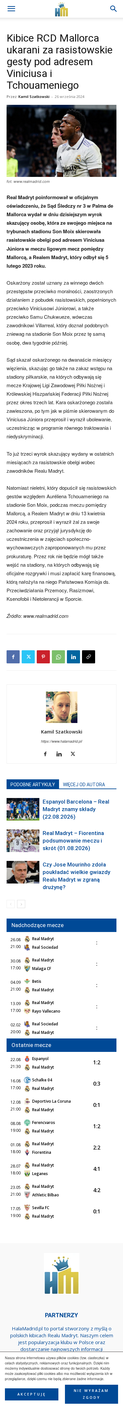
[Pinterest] (43, 656)
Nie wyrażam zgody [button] (91, 1394)
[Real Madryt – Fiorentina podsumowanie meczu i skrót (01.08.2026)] (23, 840)
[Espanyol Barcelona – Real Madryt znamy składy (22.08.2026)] (23, 809)
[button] (114, 9)
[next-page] (21, 904)
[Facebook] (13, 656)
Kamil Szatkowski (34, 96)
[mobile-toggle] (11, 9)
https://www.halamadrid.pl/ (61, 741)
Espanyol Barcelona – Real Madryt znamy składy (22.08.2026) (76, 809)
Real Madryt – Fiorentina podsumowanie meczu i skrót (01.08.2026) (73, 840)
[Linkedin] (73, 656)
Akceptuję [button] (31, 1394)
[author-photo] (61, 722)
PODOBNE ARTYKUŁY (32, 784)
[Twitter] (28, 656)
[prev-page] (11, 904)
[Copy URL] (88, 656)
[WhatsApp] (58, 656)
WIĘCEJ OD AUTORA (84, 784)
